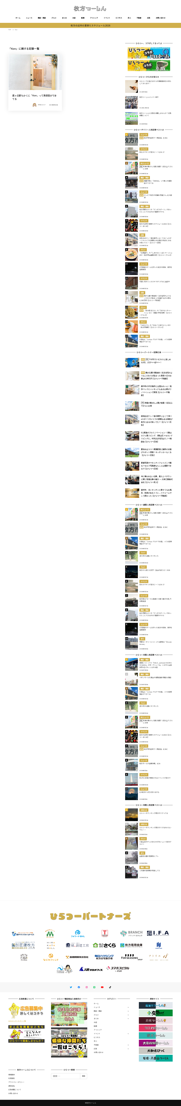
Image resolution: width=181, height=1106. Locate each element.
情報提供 (11, 1074)
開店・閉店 (42, 18)
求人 (129, 18)
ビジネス (119, 18)
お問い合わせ (160, 18)
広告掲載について (14, 1089)
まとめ (64, 18)
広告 (148, 18)
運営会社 (11, 1086)
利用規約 (11, 1078)
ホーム (18, 18)
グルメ (53, 18)
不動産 (139, 18)
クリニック (94, 18)
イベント (107, 18)
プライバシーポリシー (16, 1082)
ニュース (29, 18)
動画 (82, 18)
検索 (83, 1076)
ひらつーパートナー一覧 (17, 1021)
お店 (74, 18)
